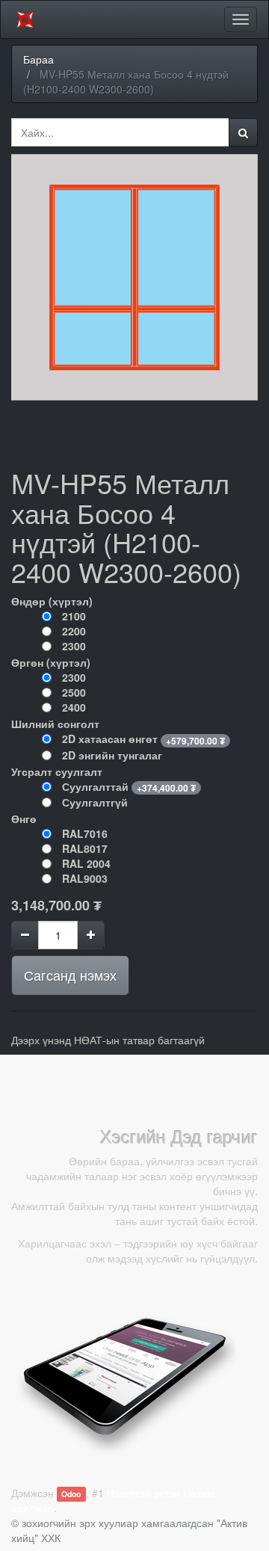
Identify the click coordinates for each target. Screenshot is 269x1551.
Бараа (38, 59)
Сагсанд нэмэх (70, 974)
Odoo (71, 1493)
